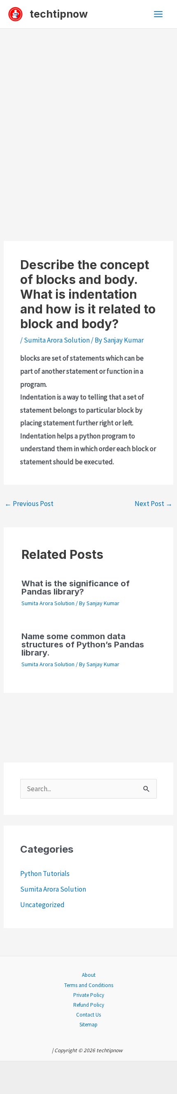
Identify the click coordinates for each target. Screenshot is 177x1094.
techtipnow (59, 14)
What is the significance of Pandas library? (75, 588)
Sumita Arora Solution (57, 340)
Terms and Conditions (88, 985)
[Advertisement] (88, 121)
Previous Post (29, 503)
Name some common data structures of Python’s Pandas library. (82, 644)
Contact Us (88, 1014)
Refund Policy (88, 1004)
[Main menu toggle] (158, 14)
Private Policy (88, 995)
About (88, 974)
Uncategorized (42, 904)
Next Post (153, 503)
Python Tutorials (45, 873)
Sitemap (88, 1024)
